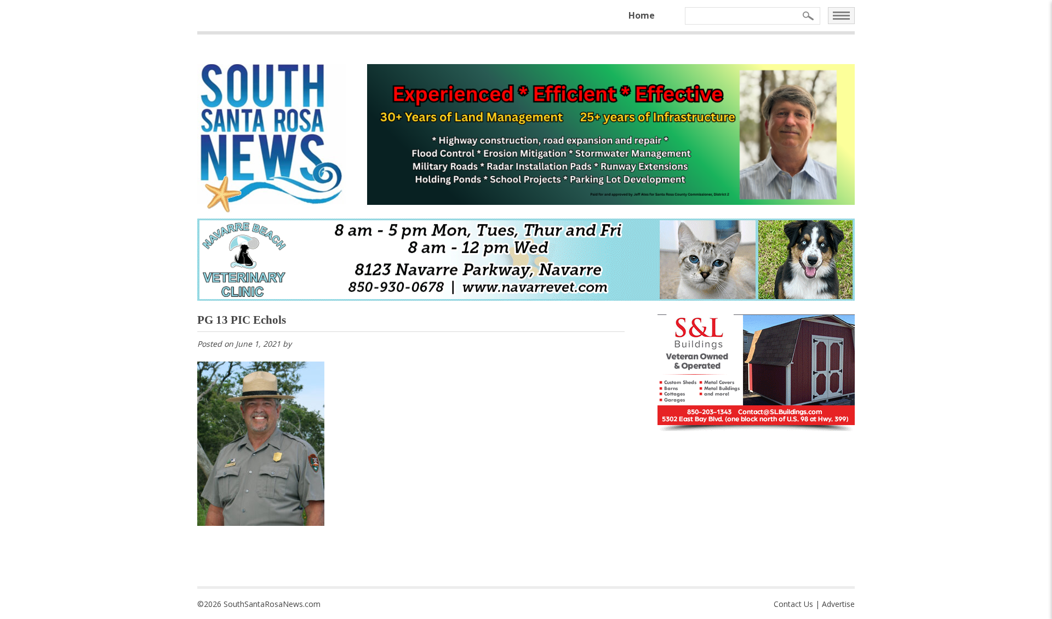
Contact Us (793, 604)
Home (641, 15)
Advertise (838, 604)
